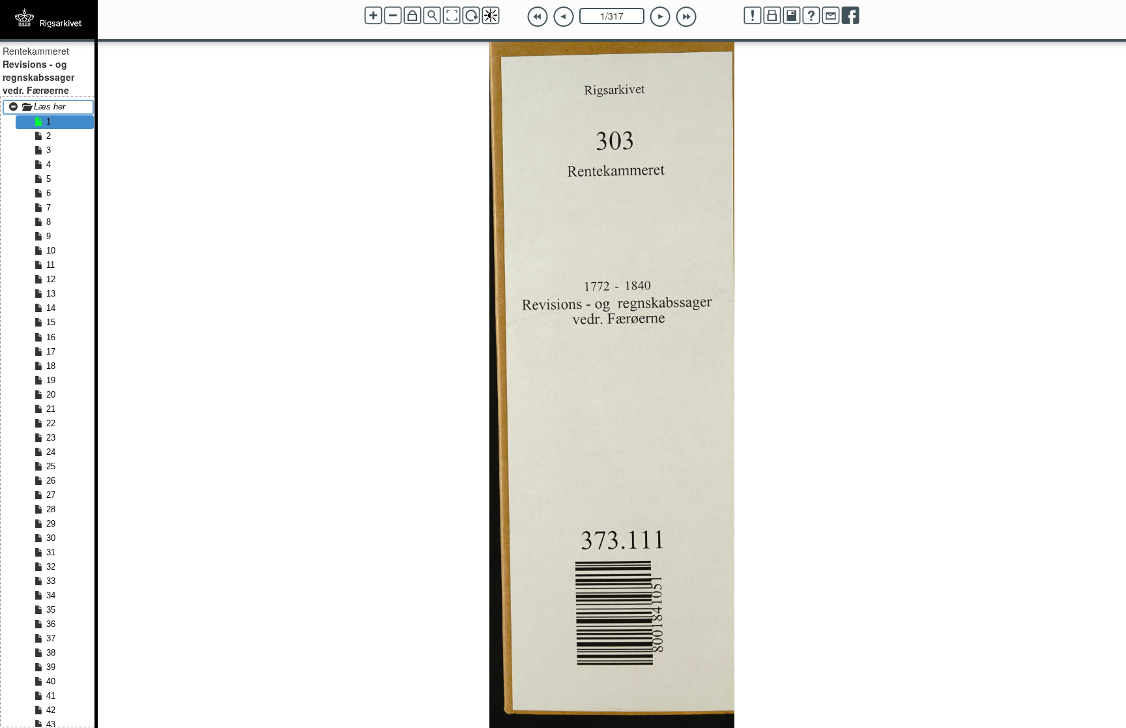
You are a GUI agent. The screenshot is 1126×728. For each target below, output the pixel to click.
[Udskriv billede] (772, 16)
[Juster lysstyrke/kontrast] (491, 16)
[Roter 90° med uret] (471, 16)
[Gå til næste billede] (660, 17)
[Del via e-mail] (831, 16)
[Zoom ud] (393, 16)
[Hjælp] (811, 16)
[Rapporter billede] (752, 16)
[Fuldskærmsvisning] (451, 16)
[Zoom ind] (373, 16)
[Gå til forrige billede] (563, 17)
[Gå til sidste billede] (686, 17)
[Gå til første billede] (537, 17)
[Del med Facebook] (850, 16)
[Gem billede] (792, 16)
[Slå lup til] (432, 16)
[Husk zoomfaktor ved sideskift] (412, 16)
